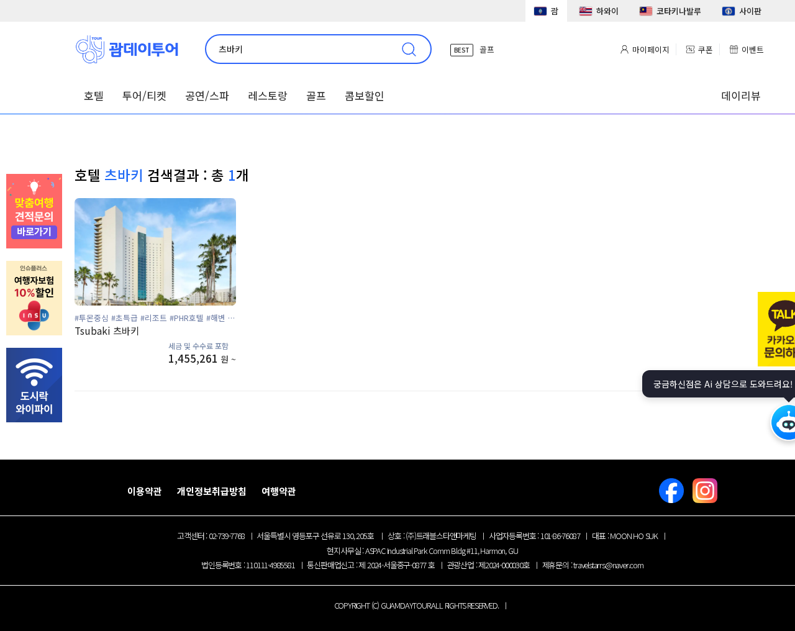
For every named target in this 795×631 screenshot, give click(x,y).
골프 (316, 95)
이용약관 (144, 490)
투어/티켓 (144, 95)
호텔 (94, 95)
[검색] (412, 49)
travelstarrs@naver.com (608, 565)
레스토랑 (268, 95)
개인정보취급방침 (212, 490)
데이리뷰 (741, 95)
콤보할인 (364, 95)
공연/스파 (207, 95)
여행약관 (278, 490)
